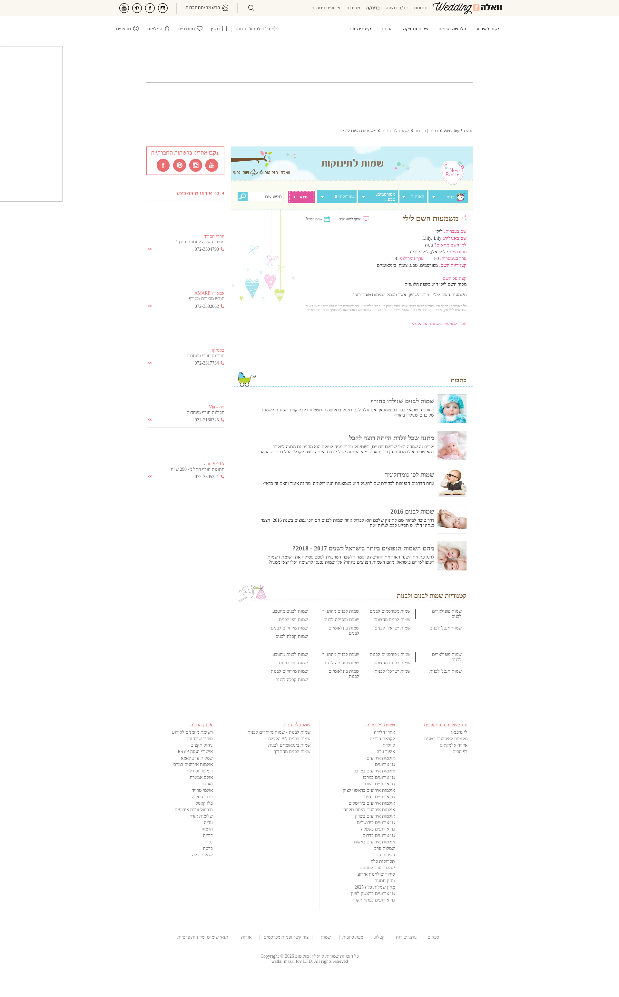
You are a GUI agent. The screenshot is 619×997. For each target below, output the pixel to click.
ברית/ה (373, 8)
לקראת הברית (382, 738)
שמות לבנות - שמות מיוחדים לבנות (279, 732)
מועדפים (186, 29)
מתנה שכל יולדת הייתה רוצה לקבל (391, 437)
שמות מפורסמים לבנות (390, 654)
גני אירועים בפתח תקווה (373, 900)
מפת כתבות (352, 937)
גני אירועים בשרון (379, 783)
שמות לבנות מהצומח (392, 662)
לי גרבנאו (459, 732)
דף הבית (460, 751)
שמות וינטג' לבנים (445, 628)
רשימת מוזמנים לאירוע (192, 732)
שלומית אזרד (201, 816)
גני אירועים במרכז (379, 777)
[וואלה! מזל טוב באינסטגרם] (196, 165)
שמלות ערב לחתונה (377, 867)
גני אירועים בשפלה (378, 829)
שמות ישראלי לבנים (392, 628)
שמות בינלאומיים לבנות (289, 745)
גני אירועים (385, 764)
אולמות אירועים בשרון (375, 816)
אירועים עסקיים (325, 8)
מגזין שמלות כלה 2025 (375, 887)
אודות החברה (246, 937)
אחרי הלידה (384, 732)
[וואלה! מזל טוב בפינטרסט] (180, 165)
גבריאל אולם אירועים (194, 809)
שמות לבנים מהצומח (392, 619)
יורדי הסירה (202, 796)
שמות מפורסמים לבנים (390, 611)
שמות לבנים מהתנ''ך (292, 751)
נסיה (209, 842)
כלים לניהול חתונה (253, 29)
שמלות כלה (202, 854)
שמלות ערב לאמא (197, 758)
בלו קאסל (204, 803)
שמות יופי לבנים (293, 619)
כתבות (459, 380)
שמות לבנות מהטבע (290, 654)
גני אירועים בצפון (379, 796)
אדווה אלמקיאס (453, 745)
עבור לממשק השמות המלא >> (439, 323)
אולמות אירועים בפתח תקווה (369, 809)
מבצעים (123, 29)
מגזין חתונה (385, 880)
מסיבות (353, 8)
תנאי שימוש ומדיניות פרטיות (202, 937)
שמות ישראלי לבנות (392, 671)
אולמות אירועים (381, 758)
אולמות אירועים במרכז (375, 771)
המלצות (154, 29)
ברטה (208, 848)
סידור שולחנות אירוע (376, 874)
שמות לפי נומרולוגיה (409, 474)
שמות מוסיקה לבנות (341, 662)
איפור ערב (386, 751)
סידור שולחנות (200, 738)
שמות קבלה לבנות (291, 679)
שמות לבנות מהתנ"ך (340, 654)
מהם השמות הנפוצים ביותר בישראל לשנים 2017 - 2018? (363, 548)
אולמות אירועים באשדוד (373, 842)
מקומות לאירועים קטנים (445, 738)
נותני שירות (406, 937)
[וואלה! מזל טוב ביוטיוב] (212, 165)
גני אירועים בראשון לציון (373, 893)
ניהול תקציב (202, 745)
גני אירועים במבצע (198, 193)
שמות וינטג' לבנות (445, 671)
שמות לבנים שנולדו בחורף (402, 401)
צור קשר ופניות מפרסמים (286, 937)
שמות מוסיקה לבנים (341, 619)
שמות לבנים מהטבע (290, 611)
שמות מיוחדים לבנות (289, 671)
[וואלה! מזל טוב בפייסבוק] (164, 165)
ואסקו (207, 783)
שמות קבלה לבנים (291, 636)
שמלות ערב (384, 848)
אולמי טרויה (202, 790)
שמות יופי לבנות (293, 662)
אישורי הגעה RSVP (195, 751)
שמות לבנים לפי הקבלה (289, 738)
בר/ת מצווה (397, 8)
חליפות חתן (384, 854)
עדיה (208, 822)
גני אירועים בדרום (379, 835)
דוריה (208, 835)
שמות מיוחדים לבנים (289, 628)
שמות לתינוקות (326, 937)
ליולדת (389, 745)
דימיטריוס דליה (199, 771)
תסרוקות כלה (383, 861)
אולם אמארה (201, 777)
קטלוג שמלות (379, 937)
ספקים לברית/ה (433, 937)
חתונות (420, 8)
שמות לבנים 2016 (412, 511)
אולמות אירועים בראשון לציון (369, 790)
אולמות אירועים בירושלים (372, 803)
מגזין (215, 29)
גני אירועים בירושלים (376, 822)
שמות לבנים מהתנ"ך (340, 611)
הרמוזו (207, 829)
